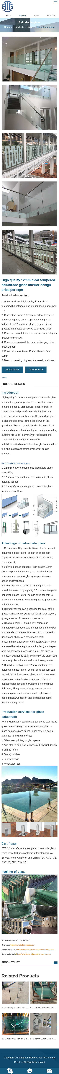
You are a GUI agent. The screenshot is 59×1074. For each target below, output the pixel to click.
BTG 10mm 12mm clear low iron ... (43, 1007)
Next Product (36, 369)
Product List (11, 962)
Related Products (20, 975)
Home (8, 15)
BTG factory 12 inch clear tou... (15, 1007)
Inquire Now (12, 369)
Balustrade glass (46, 27)
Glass (30, 27)
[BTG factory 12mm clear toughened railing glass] (15, 1024)
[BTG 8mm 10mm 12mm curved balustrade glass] (43, 1024)
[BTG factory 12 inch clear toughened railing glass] (15, 993)
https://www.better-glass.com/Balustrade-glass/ (35, 949)
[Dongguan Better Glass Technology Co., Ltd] (10, 6)
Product (22, 15)
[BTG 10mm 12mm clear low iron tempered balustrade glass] (43, 993)
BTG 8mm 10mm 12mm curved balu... (43, 1038)
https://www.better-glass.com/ (22, 945)
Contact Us (50, 15)
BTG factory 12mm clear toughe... (15, 1038)
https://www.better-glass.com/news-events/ (33, 954)
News (36, 15)
